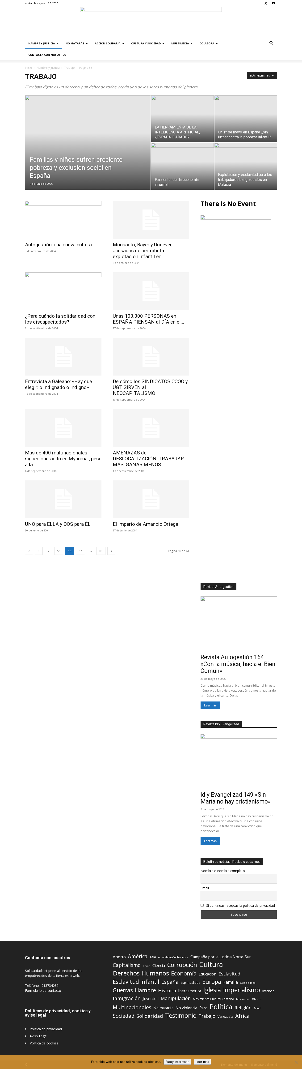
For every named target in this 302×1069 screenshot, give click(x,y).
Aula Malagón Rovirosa (173, 957)
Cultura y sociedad (146, 43)
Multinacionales (132, 1007)
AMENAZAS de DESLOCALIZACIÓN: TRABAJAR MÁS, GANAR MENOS (148, 458)
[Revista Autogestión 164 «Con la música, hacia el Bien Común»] (239, 624)
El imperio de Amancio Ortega (145, 524)
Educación (207, 974)
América (137, 956)
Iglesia (212, 990)
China (146, 966)
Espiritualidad (190, 982)
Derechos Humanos (141, 973)
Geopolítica (248, 982)
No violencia (186, 1007)
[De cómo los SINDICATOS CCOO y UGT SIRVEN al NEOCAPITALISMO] (151, 357)
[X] (265, 3)
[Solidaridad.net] (151, 22)
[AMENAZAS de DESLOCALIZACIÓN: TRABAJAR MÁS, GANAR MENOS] (151, 428)
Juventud (151, 998)
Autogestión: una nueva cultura (58, 245)
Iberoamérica (189, 990)
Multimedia (180, 43)
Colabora (207, 43)
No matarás (163, 1007)
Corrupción (182, 964)
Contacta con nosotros (47, 54)
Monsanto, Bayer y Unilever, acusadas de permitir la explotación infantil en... (142, 250)
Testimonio (181, 1015)
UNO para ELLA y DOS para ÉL (58, 524)
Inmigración (127, 998)
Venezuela (225, 1016)
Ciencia (158, 965)
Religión (243, 1007)
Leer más (210, 705)
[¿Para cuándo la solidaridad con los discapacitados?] (63, 291)
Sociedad (123, 1015)
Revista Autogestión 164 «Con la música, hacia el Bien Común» (238, 664)
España (170, 981)
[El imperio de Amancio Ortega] (151, 499)
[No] (296, 1062)
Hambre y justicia (41, 43)
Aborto (119, 956)
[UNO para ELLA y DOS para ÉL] (63, 499)
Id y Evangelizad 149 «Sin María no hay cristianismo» (236, 798)
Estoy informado (177, 1062)
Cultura (211, 964)
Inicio (28, 68)
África (242, 1015)
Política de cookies (44, 1043)
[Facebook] (257, 3)
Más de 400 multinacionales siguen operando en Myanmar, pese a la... (63, 458)
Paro (203, 1007)
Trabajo (69, 68)
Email (205, 888)
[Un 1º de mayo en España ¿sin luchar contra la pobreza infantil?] (245, 118)
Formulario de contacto (43, 990)
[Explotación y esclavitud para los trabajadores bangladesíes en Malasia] (245, 166)
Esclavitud (229, 973)
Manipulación (176, 998)
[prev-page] (29, 551)
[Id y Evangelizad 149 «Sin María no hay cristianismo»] (239, 761)
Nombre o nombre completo (223, 870)
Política (221, 1006)
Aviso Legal (38, 1036)
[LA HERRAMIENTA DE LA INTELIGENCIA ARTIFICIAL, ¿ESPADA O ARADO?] (182, 118)
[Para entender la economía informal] (182, 166)
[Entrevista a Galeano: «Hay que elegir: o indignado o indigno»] (63, 357)
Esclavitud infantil (136, 981)
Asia (153, 957)
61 (101, 551)
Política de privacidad (46, 1029)
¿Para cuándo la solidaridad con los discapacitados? (60, 319)
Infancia (268, 990)
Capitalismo (127, 965)
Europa (211, 981)
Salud (257, 1008)
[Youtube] (273, 3)
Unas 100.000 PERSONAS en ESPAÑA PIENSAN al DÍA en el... (148, 319)
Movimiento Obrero (248, 999)
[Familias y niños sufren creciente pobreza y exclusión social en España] (88, 150)
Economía (184, 973)
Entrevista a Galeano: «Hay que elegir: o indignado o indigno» (58, 384)
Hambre (145, 990)
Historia (167, 990)
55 (58, 551)
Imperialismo (241, 990)
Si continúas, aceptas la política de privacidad (240, 905)
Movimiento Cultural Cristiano (213, 999)
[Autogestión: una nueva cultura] (63, 220)
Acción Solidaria (108, 43)
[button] (271, 44)
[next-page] (111, 551)
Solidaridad (150, 1015)
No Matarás (75, 43)
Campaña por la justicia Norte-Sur (220, 956)
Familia (230, 982)
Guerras (123, 990)
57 (80, 551)
